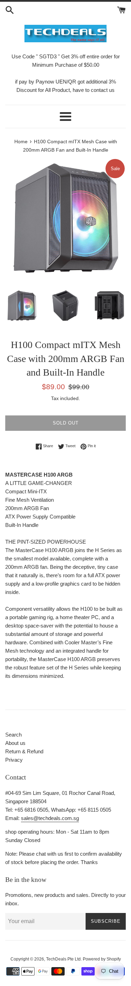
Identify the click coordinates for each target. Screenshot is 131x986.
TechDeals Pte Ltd (63, 959)
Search (13, 735)
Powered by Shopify (102, 959)
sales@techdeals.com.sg (50, 818)
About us (15, 743)
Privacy (14, 760)
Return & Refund (24, 751)
